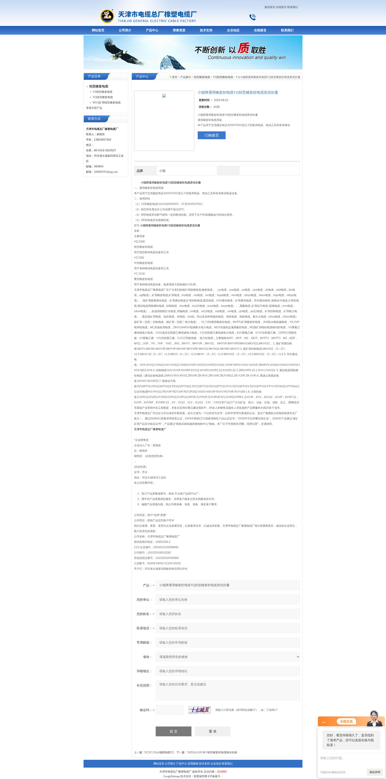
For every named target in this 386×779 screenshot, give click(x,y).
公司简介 (125, 30)
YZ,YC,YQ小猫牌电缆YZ (159, 752)
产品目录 (94, 76)
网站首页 (98, 30)
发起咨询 (374, 772)
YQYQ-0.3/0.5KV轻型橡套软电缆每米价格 (212, 752)
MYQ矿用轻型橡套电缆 (107, 102)
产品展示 (185, 77)
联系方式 (94, 118)
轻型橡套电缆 (202, 77)
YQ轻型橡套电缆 (103, 97)
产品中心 (152, 30)
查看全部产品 (94, 107)
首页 (174, 77)
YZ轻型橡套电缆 (102, 91)
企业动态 (233, 30)
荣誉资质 (179, 30)
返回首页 (269, 7)
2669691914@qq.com (106, 171)
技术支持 (206, 30)
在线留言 (281, 7)
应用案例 (193, 763)
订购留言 (212, 135)
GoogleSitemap (171, 776)
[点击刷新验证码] (200, 710)
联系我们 (292, 7)
